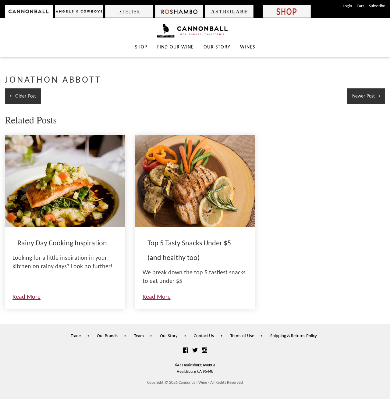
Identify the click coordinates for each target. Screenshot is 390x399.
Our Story (217, 47)
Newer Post (366, 96)
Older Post (23, 96)
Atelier (129, 11)
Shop (286, 11)
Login (347, 6)
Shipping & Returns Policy (293, 336)
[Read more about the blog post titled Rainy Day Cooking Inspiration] (65, 222)
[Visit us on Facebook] (185, 351)
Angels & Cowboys (79, 11)
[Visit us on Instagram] (204, 351)
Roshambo (179, 11)
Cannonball (29, 11)
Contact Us (204, 336)
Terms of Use (242, 336)
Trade (76, 336)
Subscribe (377, 6)
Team (139, 336)
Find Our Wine (175, 47)
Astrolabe (229, 11)
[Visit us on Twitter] (195, 351)
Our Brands (107, 336)
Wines (247, 47)
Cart (360, 6)
